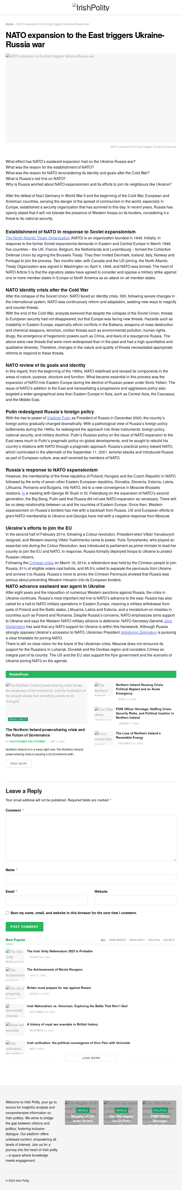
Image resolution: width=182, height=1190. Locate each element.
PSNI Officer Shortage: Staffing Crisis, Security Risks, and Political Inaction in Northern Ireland (145, 713)
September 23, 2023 (42, 1012)
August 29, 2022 (39, 957)
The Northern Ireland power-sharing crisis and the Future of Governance (45, 732)
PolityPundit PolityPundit (28, 741)
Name (12, 869)
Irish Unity (18, 719)
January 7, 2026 (128, 723)
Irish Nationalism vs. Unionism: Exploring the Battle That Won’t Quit (77, 1006)
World (96, 1110)
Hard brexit (117, 940)
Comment (15, 810)
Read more (18, 763)
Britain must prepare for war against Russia (59, 987)
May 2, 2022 (36, 1048)
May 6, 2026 (57, 741)
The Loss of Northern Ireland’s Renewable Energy (138, 735)
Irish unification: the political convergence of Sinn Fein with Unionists (78, 1042)
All (103, 940)
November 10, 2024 (41, 1030)
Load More (91, 1058)
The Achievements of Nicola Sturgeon (54, 969)
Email (12, 891)
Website (101, 891)
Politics (154, 940)
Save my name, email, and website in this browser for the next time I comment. (73, 912)
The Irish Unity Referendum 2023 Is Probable (60, 951)
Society (169, 940)
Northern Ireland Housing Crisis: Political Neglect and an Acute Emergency (140, 688)
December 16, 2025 (130, 743)
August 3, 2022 (39, 993)
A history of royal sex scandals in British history (62, 1024)
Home (10, 24)
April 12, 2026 (127, 699)
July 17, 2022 (37, 975)
